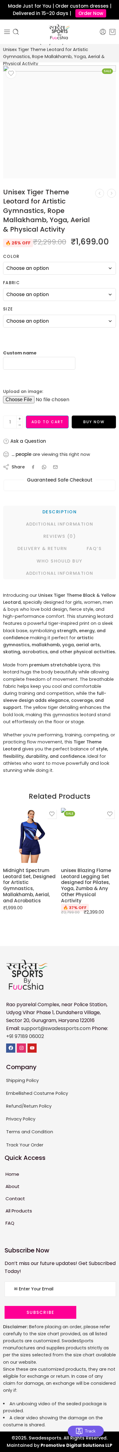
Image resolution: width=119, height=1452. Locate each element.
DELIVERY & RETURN (42, 548)
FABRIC (11, 283)
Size (8, 309)
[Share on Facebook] (33, 467)
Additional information (59, 524)
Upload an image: (23, 391)
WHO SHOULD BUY (59, 561)
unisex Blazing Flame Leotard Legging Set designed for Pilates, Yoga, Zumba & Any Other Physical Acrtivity (86, 885)
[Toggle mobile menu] (7, 31)
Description (59, 512)
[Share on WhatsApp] (44, 467)
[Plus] (19, 419)
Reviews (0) (59, 536)
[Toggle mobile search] (16, 31)
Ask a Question (27, 441)
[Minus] (19, 425)
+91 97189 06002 (25, 1036)
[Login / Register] (102, 31)
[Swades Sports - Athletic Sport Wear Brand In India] (59, 31)
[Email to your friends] (55, 467)
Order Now (90, 13)
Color (11, 256)
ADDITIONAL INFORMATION (59, 573)
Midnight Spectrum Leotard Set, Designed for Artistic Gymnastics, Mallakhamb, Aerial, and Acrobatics (29, 885)
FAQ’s (94, 548)
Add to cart (47, 421)
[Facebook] (10, 1048)
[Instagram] (21, 1048)
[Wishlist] (11, 73)
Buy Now (94, 421)
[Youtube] (32, 1048)
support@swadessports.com (56, 1028)
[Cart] (112, 31)
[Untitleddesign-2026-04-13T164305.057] (59, 121)
